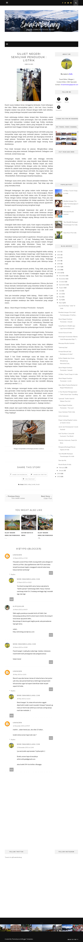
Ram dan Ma (62, 460)
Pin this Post (30, 479)
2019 (58, 261)
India (29, 484)
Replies (13, 574)
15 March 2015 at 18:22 (24, 582)
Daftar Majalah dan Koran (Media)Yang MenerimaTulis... (66, 360)
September (62, 285)
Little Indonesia (63, 416)
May (60, 297)
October (61, 281)
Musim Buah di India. (65, 464)
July (60, 291)
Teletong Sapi (63, 347)
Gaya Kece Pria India (69, 233)
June (60, 293)
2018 (58, 263)
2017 (58, 267)
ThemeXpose (16, 939)
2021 (58, 255)
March (61, 303)
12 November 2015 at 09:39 (21, 726)
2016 (58, 269)
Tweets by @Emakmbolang (13, 857)
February (61, 467)
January (61, 470)
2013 (58, 476)
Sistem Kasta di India (27, 534)
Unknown (17, 555)
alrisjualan (18, 606)
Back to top (72, 939)
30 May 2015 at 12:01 (19, 674)
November (62, 279)
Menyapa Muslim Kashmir (66, 343)
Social (37, 484)
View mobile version (18, 498)
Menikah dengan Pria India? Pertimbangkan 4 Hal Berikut (70, 203)
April (60, 299)
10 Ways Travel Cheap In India (68, 374)
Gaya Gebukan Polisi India (67, 412)
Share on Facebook (19, 474)
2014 (58, 473)
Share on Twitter (40, 474)
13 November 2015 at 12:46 (25, 747)
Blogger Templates (27, 939)
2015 (58, 273)
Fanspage (58, 102)
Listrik (33, 484)
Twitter (67, 102)
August (61, 287)
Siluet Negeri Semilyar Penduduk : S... (45, 535)
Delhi (25, 484)
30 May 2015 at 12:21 (23, 699)
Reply (50, 573)
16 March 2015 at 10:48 (20, 647)
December (62, 275)
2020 (58, 257)
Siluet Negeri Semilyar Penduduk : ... (12, 535)
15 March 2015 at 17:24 (20, 558)
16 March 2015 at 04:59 (20, 609)
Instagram (59, 110)
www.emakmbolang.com (28, 579)
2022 (58, 251)
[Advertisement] (29, 829)
